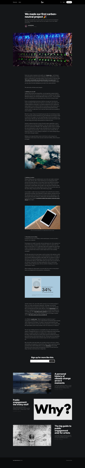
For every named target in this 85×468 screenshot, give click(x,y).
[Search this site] (61, 2)
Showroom (15, 2)
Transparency (48, 345)
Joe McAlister (31, 25)
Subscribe (69, 2)
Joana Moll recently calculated (40, 311)
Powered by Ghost (69, 460)
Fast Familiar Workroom (16, 460)
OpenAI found (52, 308)
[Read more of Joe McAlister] (26, 26)
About (20, 2)
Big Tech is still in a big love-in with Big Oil (38, 314)
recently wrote (34, 319)
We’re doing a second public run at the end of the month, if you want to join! (40, 80)
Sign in (64, 2)
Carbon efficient (28, 11)
